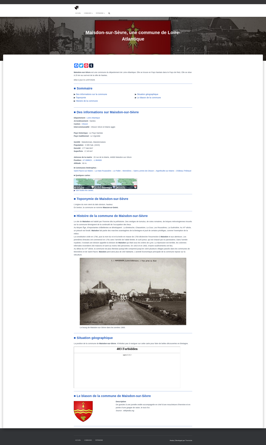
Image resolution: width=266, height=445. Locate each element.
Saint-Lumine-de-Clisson (143, 171)
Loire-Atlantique (93, 118)
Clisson (85, 124)
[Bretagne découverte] (76, 7)
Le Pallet (117, 171)
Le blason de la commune (149, 97)
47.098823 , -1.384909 (92, 160)
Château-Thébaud (183, 171)
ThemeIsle (188, 440)
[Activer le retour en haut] (262, 440)
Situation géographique (147, 94)
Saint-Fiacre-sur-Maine (83, 171)
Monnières (127, 171)
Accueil (78, 13)
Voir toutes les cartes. (85, 190)
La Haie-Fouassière (103, 171)
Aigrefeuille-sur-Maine (165, 171)
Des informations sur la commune (91, 94)
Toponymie (81, 97)
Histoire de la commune (87, 101)
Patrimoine (100, 13)
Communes (88, 13)
